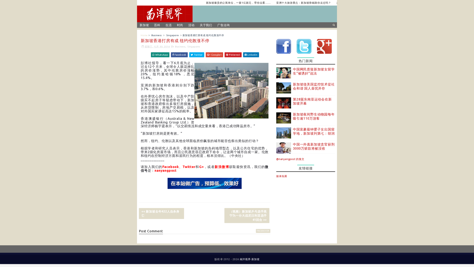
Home (144, 35)
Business (156, 35)
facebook (263, 231)
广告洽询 (223, 25)
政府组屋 (334, 2)
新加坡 (144, 25)
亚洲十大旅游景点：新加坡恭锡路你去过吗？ (296, 2)
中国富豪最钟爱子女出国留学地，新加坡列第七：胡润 (314, 131)
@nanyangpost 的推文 (290, 159)
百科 (157, 25)
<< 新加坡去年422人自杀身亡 (160, 213)
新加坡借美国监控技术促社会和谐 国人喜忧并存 (314, 86)
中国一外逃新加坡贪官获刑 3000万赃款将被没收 (314, 146)
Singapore (172, 35)
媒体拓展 (281, 176)
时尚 (180, 25)
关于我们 (206, 25)
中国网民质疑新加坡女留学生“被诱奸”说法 (314, 71)
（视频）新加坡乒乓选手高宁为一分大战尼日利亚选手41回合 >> (248, 215)
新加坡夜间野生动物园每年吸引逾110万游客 (314, 116)
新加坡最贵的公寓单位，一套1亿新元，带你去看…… (231, 2)
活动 (191, 25)
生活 (169, 25)
